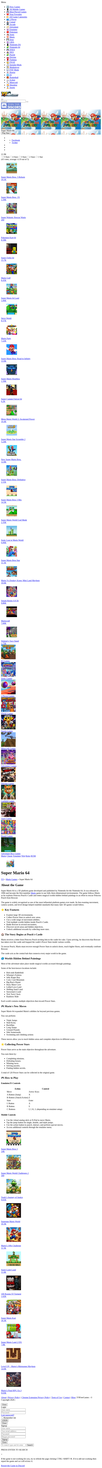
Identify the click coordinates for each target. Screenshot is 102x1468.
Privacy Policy (14, 1397)
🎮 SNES (10, 50)
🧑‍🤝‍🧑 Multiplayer (12, 67)
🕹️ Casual (10, 22)
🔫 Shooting (11, 85)
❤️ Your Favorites (14, 14)
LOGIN (4, 1420)
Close (4, 1405)
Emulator (17, 856)
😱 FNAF (10, 62)
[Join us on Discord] (11, 108)
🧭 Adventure (12, 27)
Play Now (5, 133)
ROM (33, 856)
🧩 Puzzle (10, 55)
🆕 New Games (13, 7)
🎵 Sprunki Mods (14, 65)
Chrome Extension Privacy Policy (36, 1397)
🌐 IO (9, 75)
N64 (23, 856)
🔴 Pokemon (12, 32)
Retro (28, 856)
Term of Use (56, 1397)
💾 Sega (10, 39)
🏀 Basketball (12, 77)
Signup (4, 1440)
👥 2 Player (11, 19)
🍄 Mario (10, 37)
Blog (73, 1397)
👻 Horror (10, 72)
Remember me (10, 1418)
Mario (3, 856)
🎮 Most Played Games (16, 12)
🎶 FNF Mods (12, 70)
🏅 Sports (10, 87)
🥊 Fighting (11, 60)
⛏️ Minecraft (12, 82)
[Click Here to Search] (27, 101)
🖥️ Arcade (11, 24)
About (3, 1397)
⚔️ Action (10, 80)
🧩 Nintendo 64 (13, 47)
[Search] (2, 99)
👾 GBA (10, 42)
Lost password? (7, 1415)
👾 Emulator (11, 29)
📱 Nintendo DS (13, 45)
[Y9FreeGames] (9, 96)
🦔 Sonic (10, 34)
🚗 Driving (11, 57)
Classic (10, 856)
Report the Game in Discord (13, 1466)
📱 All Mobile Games (15, 9)
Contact (66, 1397)
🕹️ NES (10, 52)
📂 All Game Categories (16, 17)
